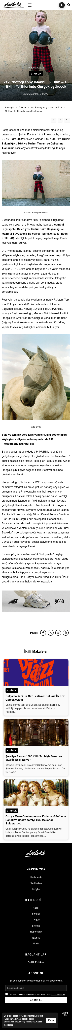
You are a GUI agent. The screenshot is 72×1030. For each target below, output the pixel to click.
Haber (36, 907)
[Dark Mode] (62, 5)
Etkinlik (22, 107)
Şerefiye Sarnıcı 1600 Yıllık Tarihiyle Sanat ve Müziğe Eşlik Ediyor (34, 758)
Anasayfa (9, 107)
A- (54, 120)
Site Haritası (36, 883)
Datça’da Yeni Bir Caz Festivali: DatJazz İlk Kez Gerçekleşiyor (35, 697)
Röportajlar (36, 931)
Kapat (51, 1020)
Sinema (36, 925)
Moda (36, 943)
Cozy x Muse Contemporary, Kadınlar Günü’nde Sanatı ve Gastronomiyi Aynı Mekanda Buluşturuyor (36, 819)
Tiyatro (36, 919)
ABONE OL (36, 1000)
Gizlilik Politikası (36, 962)
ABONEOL (65, 1014)
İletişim (36, 889)
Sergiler (36, 913)
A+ (67, 120)
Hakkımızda (36, 877)
